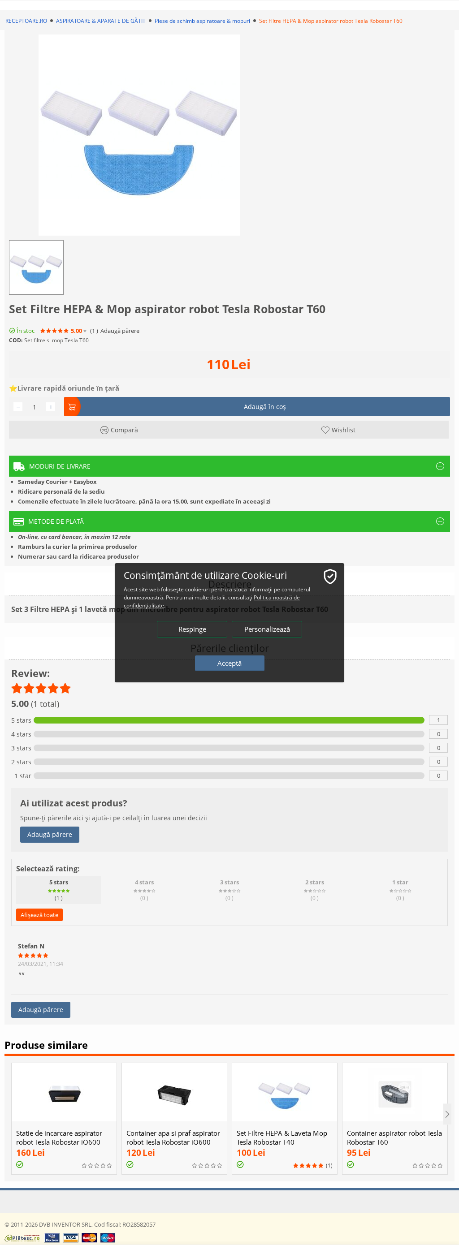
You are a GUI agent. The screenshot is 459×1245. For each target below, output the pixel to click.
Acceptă (229, 663)
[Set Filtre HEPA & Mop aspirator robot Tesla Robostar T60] (139, 135)
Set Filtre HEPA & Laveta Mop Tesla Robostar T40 (282, 1137)
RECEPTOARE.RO (26, 21)
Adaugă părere (49, 834)
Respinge (192, 629)
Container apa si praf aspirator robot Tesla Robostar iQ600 (173, 1137)
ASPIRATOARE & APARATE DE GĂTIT (101, 21)
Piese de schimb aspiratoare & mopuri (202, 21)
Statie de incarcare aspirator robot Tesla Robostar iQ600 (59, 1137)
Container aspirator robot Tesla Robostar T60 (394, 1137)
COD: (15, 340)
